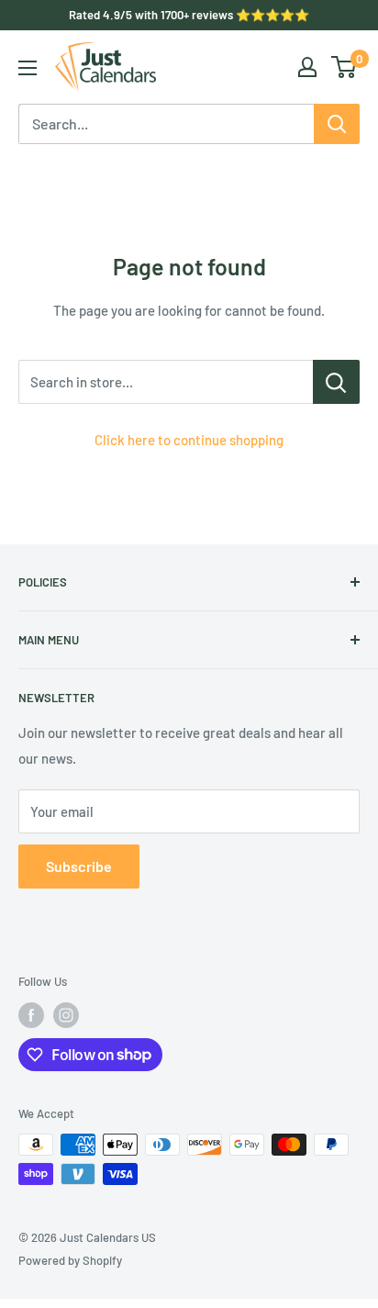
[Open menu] (27, 68)
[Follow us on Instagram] (66, 1015)
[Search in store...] (336, 382)
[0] (344, 67)
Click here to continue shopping (189, 439)
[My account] (307, 67)
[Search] (337, 124)
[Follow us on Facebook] (31, 1015)
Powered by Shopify (70, 1260)
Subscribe (79, 866)
